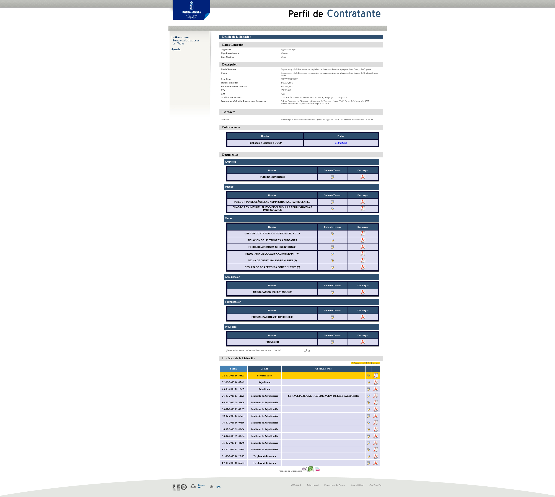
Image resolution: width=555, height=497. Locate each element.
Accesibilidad (357, 485)
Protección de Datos (334, 485)
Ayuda (176, 49)
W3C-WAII (296, 485)
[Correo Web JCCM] (197, 486)
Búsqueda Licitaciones (186, 40)
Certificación (375, 485)
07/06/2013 (341, 143)
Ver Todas (178, 43)
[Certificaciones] (180, 487)
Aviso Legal (312, 485)
